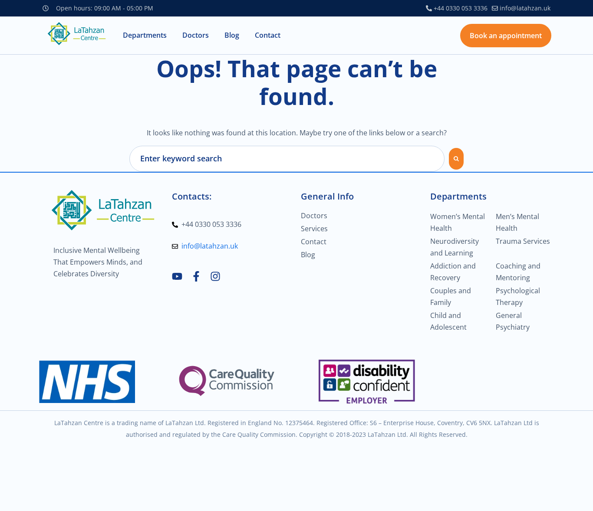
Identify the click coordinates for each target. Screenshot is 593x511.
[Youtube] (177, 276)
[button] (145, 35)
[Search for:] (287, 159)
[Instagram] (215, 276)
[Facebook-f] (196, 276)
